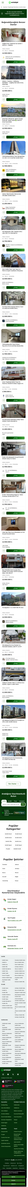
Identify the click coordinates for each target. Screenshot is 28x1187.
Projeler (8, 848)
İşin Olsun (19, 1163)
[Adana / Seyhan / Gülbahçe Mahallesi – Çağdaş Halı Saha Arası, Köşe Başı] (13, 72)
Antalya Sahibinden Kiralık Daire (7, 1062)
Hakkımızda (16, 1105)
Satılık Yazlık (5, 973)
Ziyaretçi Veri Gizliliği (19, 1148)
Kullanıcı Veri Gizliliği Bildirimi (18, 1145)
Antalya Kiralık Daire (20, 988)
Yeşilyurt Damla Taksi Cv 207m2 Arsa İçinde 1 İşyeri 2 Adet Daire (13, 683)
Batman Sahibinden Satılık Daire (7, 1034)
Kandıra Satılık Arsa (19, 973)
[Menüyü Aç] (2, 2)
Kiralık (10, 801)
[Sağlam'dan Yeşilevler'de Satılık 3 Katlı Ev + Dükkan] (13, 35)
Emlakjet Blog (4, 1105)
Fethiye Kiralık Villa (19, 1015)
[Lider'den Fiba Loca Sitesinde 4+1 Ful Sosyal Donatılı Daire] (13, 524)
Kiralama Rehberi (5, 1113)
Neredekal (8, 1168)
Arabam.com (14, 1165)
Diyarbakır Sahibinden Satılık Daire (6, 1029)
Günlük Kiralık (17, 848)
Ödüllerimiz (16, 1107)
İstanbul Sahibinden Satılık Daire (20, 1028)
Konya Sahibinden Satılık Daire (19, 1024)
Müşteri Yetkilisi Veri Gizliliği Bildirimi (18, 1152)
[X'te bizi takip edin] (13, 1074)
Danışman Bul (4, 1131)
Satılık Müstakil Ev (6, 969)
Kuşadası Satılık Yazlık (19, 978)
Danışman (21, 801)
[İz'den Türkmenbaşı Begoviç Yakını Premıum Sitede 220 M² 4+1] (13, 486)
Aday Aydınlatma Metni (19, 1155)
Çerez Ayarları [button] (17, 1142)
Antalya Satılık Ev (19, 966)
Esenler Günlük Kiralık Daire (20, 1003)
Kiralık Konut (18, 833)
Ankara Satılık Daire (7, 977)
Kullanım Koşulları (18, 1131)
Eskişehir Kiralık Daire (20, 992)
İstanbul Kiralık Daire (7, 1007)
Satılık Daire (8, 837)
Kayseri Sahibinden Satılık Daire (7, 1042)
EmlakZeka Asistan (5, 1143)
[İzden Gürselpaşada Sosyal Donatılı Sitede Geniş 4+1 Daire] (13, 448)
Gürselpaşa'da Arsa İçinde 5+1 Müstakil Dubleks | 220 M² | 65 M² (12, 645)
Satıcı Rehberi (4, 1110)
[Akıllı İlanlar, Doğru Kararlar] (13, 2)
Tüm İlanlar (12, 784)
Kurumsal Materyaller (19, 1113)
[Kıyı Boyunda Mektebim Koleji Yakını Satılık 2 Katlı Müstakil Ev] (13, 411)
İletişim (15, 1119)
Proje (15, 801)
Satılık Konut (8, 833)
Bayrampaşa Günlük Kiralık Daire (20, 995)
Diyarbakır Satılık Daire (6, 980)
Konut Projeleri (6, 975)
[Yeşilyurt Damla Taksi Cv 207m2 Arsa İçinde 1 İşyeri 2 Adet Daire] (13, 674)
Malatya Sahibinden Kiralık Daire (7, 1050)
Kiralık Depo (5, 999)
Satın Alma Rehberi (5, 1107)
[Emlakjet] (6, 1070)
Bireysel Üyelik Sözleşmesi (17, 1135)
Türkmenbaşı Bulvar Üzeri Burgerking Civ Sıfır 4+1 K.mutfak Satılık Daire (13, 157)
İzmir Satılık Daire (19, 964)
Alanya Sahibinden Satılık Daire (19, 1036)
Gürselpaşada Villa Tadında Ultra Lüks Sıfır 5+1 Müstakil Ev (12, 232)
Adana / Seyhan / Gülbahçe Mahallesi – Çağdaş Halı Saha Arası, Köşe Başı (13, 82)
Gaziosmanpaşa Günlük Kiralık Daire (20, 999)
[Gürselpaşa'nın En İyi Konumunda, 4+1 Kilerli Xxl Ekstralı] (13, 749)
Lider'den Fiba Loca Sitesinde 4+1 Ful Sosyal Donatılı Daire (13, 533)
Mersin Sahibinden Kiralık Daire (19, 1050)
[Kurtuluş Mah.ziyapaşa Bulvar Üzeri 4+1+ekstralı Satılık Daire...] (13, 298)
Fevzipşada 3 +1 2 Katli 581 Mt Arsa (12, 607)
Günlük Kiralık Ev (6, 994)
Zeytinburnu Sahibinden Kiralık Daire (19, 1059)
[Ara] (23, 804)
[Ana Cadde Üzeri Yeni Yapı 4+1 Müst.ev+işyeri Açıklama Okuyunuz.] (13, 260)
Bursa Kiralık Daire (19, 990)
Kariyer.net (13, 1163)
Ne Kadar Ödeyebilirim (6, 1119)
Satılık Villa (9, 841)
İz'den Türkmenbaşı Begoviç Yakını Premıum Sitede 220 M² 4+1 (12, 495)
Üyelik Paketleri (4, 1140)
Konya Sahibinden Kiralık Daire (6, 1058)
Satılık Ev (4, 962)
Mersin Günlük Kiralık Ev (20, 1007)
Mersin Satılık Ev (19, 969)
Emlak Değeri (4, 1122)
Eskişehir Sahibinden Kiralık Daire (20, 1046)
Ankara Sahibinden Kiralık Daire (6, 1054)
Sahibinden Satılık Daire (6, 1024)
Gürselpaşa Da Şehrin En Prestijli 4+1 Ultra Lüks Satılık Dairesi (13, 721)
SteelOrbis (15, 1168)
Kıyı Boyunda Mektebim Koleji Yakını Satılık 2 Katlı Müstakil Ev (13, 420)
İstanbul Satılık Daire (20, 960)
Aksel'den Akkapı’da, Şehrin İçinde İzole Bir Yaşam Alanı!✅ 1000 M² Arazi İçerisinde (12, 120)
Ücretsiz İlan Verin (5, 1137)
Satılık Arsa (18, 841)
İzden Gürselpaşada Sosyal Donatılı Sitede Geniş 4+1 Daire (13, 457)
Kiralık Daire (18, 837)
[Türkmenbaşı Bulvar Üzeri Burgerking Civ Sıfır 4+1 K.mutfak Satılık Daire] (13, 148)
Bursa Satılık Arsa (19, 975)
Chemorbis (21, 1168)
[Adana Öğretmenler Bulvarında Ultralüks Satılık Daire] (13, 185)
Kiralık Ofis (5, 1003)
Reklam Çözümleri (18, 1110)
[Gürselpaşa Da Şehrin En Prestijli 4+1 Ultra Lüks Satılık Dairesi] (13, 712)
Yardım (15, 1122)
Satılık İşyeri (8, 845)
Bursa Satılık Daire (19, 962)
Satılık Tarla (5, 971)
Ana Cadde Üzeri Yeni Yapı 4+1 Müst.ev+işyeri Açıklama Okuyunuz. (12, 269)
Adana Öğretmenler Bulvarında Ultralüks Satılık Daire (11, 194)
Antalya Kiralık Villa (19, 1017)
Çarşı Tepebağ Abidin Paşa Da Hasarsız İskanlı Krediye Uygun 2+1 (12, 382)
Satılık (4, 801)
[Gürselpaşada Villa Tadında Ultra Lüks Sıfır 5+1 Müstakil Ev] (13, 223)
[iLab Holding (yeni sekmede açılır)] (13, 1160)
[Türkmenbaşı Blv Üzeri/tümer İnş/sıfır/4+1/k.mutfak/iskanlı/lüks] (13, 336)
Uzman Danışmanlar (6, 1146)
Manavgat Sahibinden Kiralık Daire (20, 1054)
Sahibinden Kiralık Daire (6, 1046)
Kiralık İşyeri (18, 845)
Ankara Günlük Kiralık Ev (20, 1011)
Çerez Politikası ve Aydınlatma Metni (18, 1138)
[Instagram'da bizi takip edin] (3, 1074)
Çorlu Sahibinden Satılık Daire (19, 1040)
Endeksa (7, 1163)
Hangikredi (21, 1165)
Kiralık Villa (5, 992)
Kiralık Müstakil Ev (6, 1001)
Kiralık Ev (4, 990)
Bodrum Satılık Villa (19, 981)
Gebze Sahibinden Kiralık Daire (19, 1064)
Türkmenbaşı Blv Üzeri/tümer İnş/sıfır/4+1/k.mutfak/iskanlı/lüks (12, 345)
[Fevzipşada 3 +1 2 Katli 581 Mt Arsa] (13, 599)
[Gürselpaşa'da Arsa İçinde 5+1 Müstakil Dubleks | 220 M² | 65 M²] (13, 636)
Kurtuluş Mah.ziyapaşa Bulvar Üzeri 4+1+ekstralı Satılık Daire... (12, 307)
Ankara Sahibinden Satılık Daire (6, 1038)
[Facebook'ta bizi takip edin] (8, 1074)
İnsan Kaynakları (18, 1116)
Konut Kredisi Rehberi (6, 1116)
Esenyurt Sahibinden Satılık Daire (20, 1032)
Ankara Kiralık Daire (7, 1005)
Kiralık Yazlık (5, 996)
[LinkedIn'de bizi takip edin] (18, 1074)
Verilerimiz (3, 1125)
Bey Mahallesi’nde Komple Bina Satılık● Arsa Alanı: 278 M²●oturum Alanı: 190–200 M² (12, 571)
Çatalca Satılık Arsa (19, 971)
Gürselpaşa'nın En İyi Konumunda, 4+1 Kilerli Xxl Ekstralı (12, 758)
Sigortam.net (6, 1165)
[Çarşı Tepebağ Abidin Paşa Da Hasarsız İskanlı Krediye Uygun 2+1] (13, 373)
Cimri (4, 1168)
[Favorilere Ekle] (3, 61)
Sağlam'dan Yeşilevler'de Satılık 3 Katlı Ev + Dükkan (12, 44)
